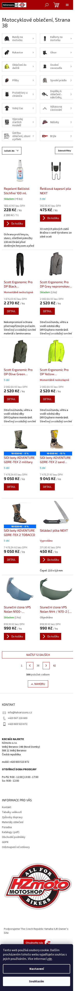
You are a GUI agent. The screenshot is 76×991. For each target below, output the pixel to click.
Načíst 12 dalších (38, 654)
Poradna (7, 827)
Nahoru (39, 683)
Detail (11, 311)
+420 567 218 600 (17, 718)
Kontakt (6, 807)
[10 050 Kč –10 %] (56, 439)
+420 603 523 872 (17, 724)
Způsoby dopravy (12, 817)
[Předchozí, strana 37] (29, 665)
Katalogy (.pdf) (10, 832)
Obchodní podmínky (13, 837)
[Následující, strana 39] (46, 665)
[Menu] (67, 5)
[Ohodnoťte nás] (38, 943)
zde (49, 959)
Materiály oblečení (12, 822)
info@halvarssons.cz (20, 713)
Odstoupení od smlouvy (16, 847)
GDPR (5, 842)
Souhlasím (36, 981)
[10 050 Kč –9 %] (20, 439)
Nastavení (36, 969)
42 (54, 666)
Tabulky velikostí (12, 812)
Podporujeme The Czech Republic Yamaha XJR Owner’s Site (36, 931)
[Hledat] (47, 5)
